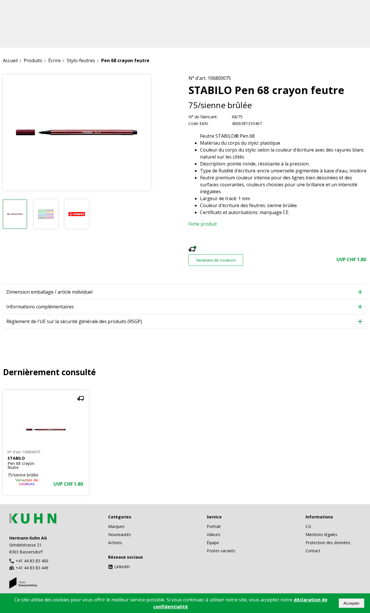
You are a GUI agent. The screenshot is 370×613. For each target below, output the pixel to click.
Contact (313, 550)
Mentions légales (321, 534)
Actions (115, 542)
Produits (33, 60)
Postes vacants (221, 550)
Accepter (351, 603)
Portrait (214, 526)
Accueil (10, 60)
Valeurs (213, 534)
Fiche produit (202, 224)
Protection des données (328, 542)
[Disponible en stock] (191, 250)
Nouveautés (119, 534)
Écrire (54, 60)
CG (308, 526)
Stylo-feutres (81, 60)
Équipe (213, 542)
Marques (116, 526)
